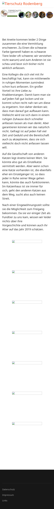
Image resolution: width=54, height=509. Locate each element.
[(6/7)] (27, 407)
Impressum (8, 495)
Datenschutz (8, 489)
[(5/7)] (27, 376)
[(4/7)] (27, 346)
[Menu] (50, 13)
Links (4, 500)
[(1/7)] (27, 255)
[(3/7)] (27, 316)
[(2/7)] (27, 285)
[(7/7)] (27, 437)
